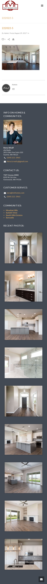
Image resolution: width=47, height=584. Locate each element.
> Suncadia (8, 217)
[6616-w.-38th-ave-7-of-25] (23, 324)
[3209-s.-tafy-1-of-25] (23, 248)
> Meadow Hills (10, 210)
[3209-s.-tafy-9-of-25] (23, 286)
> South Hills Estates (12, 215)
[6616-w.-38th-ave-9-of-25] (23, 516)
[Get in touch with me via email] (13, 89)
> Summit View (10, 213)
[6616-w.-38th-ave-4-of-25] (23, 401)
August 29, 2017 (21, 33)
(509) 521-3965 (13, 157)
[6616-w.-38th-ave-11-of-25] (23, 554)
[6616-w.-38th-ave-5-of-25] (23, 477)
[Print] (14, 39)
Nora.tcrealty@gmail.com (17, 161)
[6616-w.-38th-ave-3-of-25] (23, 363)
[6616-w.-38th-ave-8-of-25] (23, 439)
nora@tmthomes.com (15, 193)
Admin (6, 33)
